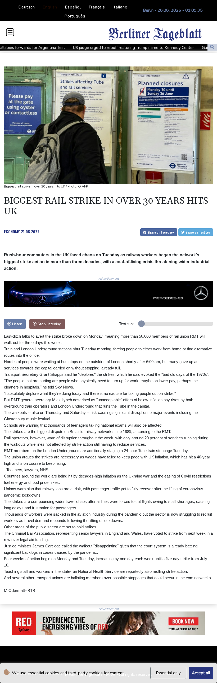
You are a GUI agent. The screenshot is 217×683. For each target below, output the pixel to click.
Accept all (201, 673)
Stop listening (49, 324)
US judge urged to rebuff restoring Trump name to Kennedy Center (109, 47)
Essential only (168, 673)
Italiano (119, 7)
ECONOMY (12, 231)
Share (160, 232)
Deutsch (26, 7)
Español (73, 7)
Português (74, 16)
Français (97, 7)
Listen (16, 324)
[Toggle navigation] (10, 32)
